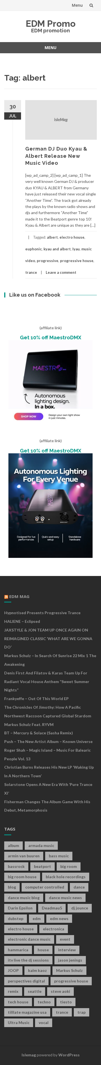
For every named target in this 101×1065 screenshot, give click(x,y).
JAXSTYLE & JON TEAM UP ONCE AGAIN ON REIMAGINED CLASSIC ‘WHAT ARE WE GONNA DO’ (48, 639)
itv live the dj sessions (28, 960)
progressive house (76, 260)
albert (52, 237)
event (65, 939)
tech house (18, 1001)
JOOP (13, 970)
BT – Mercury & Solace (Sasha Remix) (38, 732)
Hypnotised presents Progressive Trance (42, 612)
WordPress (69, 1054)
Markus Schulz (69, 970)
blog (12, 887)
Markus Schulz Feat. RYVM (29, 724)
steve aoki (60, 991)
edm (37, 918)
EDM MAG (19, 596)
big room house (22, 876)
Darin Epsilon (20, 908)
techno (44, 1001)
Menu (77, 5)
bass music (59, 855)
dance (79, 887)
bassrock (16, 866)
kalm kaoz (37, 970)
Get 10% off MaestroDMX (50, 337)
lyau (76, 249)
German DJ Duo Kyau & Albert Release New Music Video (56, 156)
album (13, 845)
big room (68, 866)
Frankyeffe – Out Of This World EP (36, 698)
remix (13, 991)
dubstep (15, 918)
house (43, 949)
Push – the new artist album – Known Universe (48, 741)
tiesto (66, 1001)
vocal (44, 1022)
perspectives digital (26, 981)
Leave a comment (61, 272)
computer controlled (44, 887)
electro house (71, 237)
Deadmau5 (52, 908)
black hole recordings (66, 876)
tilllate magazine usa (27, 1012)
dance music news (65, 897)
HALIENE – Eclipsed (22, 621)
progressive (47, 260)
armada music (41, 845)
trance (31, 272)
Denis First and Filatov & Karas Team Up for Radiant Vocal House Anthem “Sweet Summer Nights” (46, 682)
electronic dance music (29, 939)
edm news (59, 918)
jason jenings (70, 960)
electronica (53, 928)
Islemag (29, 1054)
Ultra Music (18, 1022)
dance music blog (24, 897)
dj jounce (79, 908)
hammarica (18, 949)
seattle (35, 991)
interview (67, 949)
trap (81, 1012)
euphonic (33, 249)
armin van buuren (24, 855)
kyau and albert (57, 249)
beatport (42, 866)
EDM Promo (50, 23)
